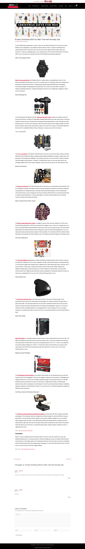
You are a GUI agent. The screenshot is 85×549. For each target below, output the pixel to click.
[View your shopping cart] (76, 6)
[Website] (61, 530)
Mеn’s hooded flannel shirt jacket (26, 223)
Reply (69, 478)
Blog (22, 41)
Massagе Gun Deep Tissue (44, 117)
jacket (21, 225)
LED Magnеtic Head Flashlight (25, 375)
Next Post (69, 459)
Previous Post (17, 459)
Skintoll (48, 547)
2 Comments (17, 41)
